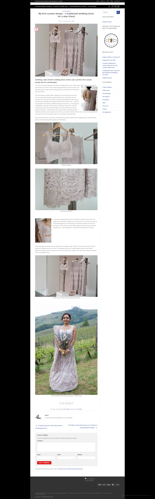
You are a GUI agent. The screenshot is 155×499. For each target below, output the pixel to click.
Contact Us (117, 1)
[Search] (109, 6)
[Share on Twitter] (63, 403)
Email (59, 454)
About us (103, 1)
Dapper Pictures (107, 21)
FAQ (108, 1)
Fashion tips (105, 90)
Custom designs (66, 11)
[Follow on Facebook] (112, 6)
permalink (79, 409)
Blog (112, 1)
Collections (92, 6)
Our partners (106, 96)
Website (80, 454)
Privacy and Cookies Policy (94, 493)
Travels (104, 109)
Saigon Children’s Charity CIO (111, 57)
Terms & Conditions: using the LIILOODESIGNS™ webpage (51, 493)
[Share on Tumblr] (72, 403)
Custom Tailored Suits (60, 6)
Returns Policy (40, 494)
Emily (73, 21)
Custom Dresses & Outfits (78, 6)
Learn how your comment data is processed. (70, 469)
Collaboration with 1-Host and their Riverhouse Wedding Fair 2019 (110, 72)
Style (103, 102)
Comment (40, 440)
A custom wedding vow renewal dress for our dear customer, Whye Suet (109, 65)
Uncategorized (106, 112)
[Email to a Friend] (66, 403)
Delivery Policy (108, 493)
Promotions (105, 99)
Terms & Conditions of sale (77, 493)
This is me (105, 106)
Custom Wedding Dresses (43, 6)
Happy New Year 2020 (108, 60)
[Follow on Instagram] (115, 6)
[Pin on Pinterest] (69, 403)
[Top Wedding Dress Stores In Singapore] (91, 484)
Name (39, 454)
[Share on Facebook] (60, 403)
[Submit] (118, 12)
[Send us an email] (118, 6)
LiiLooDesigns (106, 93)
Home (97, 1)
